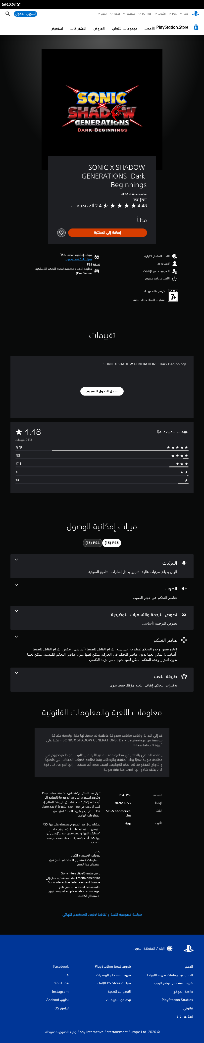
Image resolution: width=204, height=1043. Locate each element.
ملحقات (131, 13)
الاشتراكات (78, 28)
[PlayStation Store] (178, 27)
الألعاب (161, 13)
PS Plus (147, 13)
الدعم (104, 13)
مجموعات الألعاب (124, 28)
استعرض (57, 28)
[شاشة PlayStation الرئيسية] (195, 14)
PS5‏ (174, 13)
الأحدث (150, 28)
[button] (78, 259)
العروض (99, 28)
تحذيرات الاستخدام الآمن (85, 856)
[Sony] (11, 7)
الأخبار (117, 13)
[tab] (111, 543)
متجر (186, 13)
